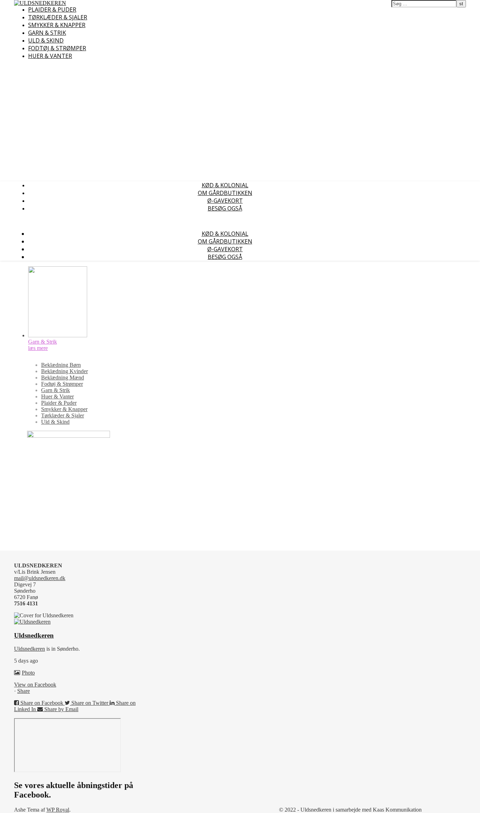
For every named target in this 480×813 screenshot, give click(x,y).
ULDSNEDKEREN (109, 4)
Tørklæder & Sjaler (57, 17)
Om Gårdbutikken (225, 193)
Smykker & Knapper (56, 25)
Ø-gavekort (225, 200)
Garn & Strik (47, 33)
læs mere (38, 348)
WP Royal (57, 810)
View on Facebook (35, 685)
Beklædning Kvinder (64, 371)
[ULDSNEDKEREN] (40, 3)
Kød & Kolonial (225, 185)
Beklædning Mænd (62, 378)
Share (23, 691)
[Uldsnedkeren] (32, 622)
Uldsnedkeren (29, 649)
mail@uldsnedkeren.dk (39, 578)
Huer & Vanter (50, 56)
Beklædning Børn (61, 365)
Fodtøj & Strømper (57, 48)
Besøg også (225, 208)
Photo (28, 673)
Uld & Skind (46, 40)
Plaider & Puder (52, 9)
